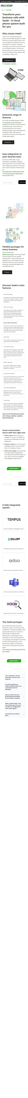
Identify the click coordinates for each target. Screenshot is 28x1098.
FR (20, 1)
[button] (26, 5)
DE (23, 1)
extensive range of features (12, 122)
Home (3, 10)
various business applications (14, 173)
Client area (17, 1)
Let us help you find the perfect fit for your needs (14, 650)
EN (18, 1)
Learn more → (14, 468)
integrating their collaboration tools (13, 171)
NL (26, 1)
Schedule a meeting (10, 64)
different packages (8, 254)
